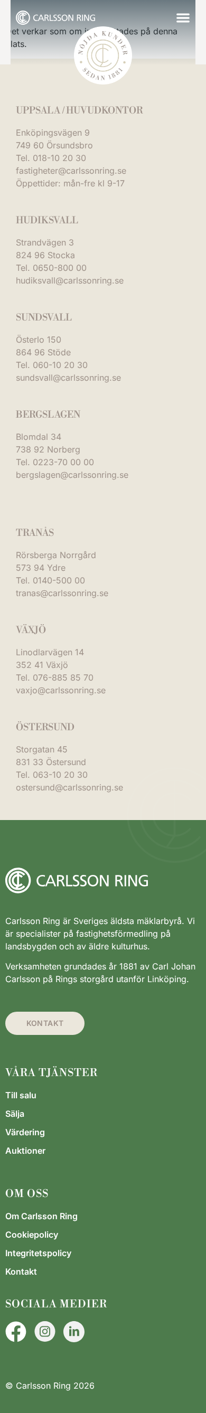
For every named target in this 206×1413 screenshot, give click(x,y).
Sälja (14, 1113)
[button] (183, 18)
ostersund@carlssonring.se (69, 787)
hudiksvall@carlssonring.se (70, 280)
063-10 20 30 (60, 774)
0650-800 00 (60, 267)
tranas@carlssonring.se (62, 593)
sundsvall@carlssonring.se (68, 377)
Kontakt (21, 1271)
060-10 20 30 (60, 365)
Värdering (25, 1132)
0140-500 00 (59, 580)
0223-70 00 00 (63, 462)
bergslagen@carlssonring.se (72, 474)
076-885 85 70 (63, 677)
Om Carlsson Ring (41, 1216)
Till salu (20, 1095)
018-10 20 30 (59, 158)
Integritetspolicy (38, 1253)
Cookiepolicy (31, 1234)
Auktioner (25, 1150)
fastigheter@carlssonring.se (71, 170)
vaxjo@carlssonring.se (61, 690)
